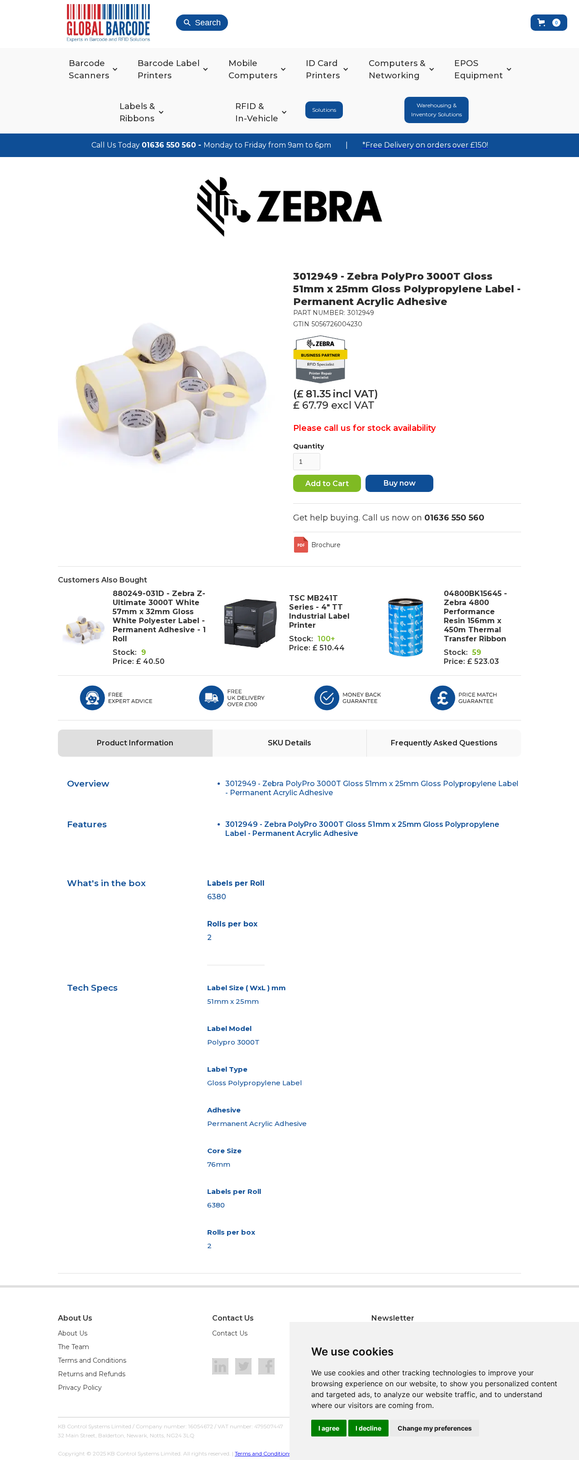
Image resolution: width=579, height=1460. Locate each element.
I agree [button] (328, 1428)
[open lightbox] (171, 383)
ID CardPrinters (323, 69)
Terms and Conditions (92, 1360)
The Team (73, 1347)
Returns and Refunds (91, 1374)
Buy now (400, 483)
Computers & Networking (397, 69)
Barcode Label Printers (168, 69)
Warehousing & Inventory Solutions (436, 110)
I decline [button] (368, 1428)
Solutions (324, 109)
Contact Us (229, 1333)
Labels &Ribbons (137, 112)
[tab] (135, 743)
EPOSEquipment (478, 69)
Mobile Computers (252, 69)
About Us (72, 1333)
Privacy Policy (80, 1388)
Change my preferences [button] (435, 1428)
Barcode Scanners (89, 69)
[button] (549, 22)
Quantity (308, 446)
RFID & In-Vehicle (256, 112)
